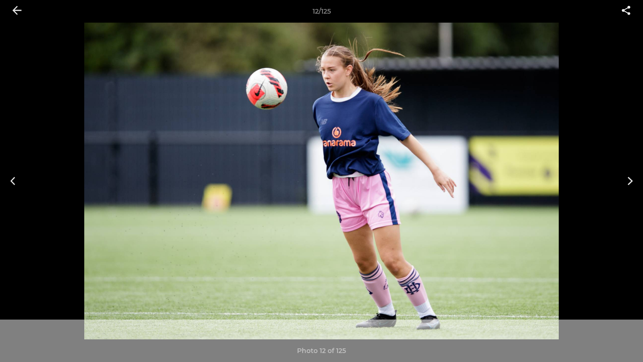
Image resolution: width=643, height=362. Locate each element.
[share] (626, 11)
